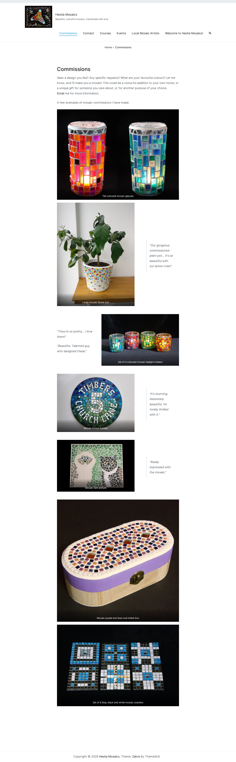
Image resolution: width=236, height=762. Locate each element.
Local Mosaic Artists (145, 33)
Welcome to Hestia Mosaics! (184, 33)
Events (121, 33)
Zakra (136, 756)
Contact (88, 33)
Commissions (68, 33)
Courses (105, 33)
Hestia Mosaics (66, 14)
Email (60, 93)
